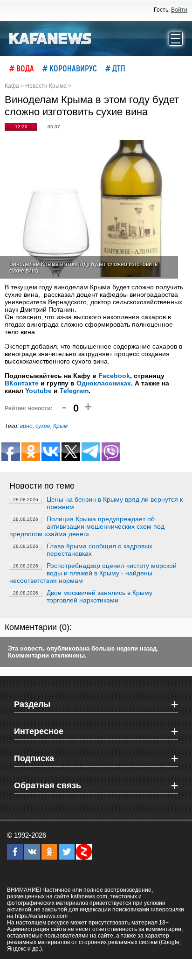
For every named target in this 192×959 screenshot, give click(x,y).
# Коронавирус (69, 68)
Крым (60, 426)
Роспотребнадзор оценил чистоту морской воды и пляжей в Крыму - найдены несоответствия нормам (93, 573)
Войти (179, 10)
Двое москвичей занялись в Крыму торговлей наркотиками (99, 596)
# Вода (21, 68)
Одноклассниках (103, 383)
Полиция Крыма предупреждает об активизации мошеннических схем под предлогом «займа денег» (87, 526)
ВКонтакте (22, 383)
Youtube (38, 390)
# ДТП (115, 68)
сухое (42, 426)
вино (26, 426)
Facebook (114, 375)
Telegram (74, 390)
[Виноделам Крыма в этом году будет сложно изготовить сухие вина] (91, 209)
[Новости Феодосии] (50, 38)
